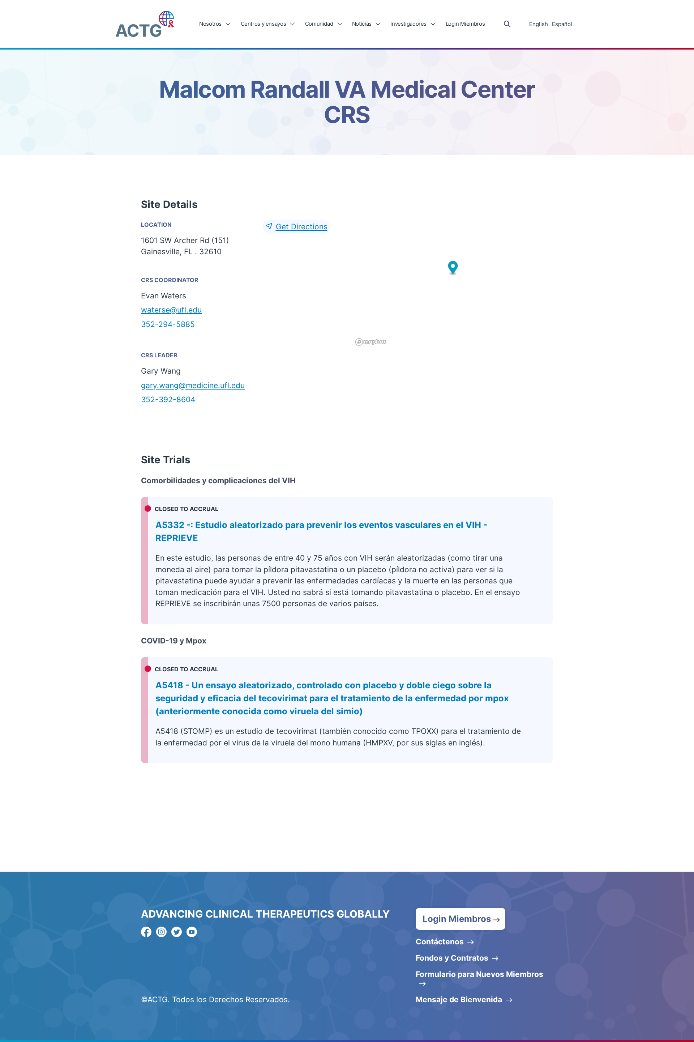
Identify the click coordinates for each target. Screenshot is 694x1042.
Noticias (362, 23)
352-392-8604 (168, 399)
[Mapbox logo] (371, 342)
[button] (453, 268)
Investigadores (408, 23)
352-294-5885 (168, 324)
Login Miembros (465, 23)
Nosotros (210, 23)
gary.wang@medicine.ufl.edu (193, 385)
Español (562, 24)
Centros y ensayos (263, 23)
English (538, 24)
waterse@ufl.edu (171, 309)
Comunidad (319, 23)
